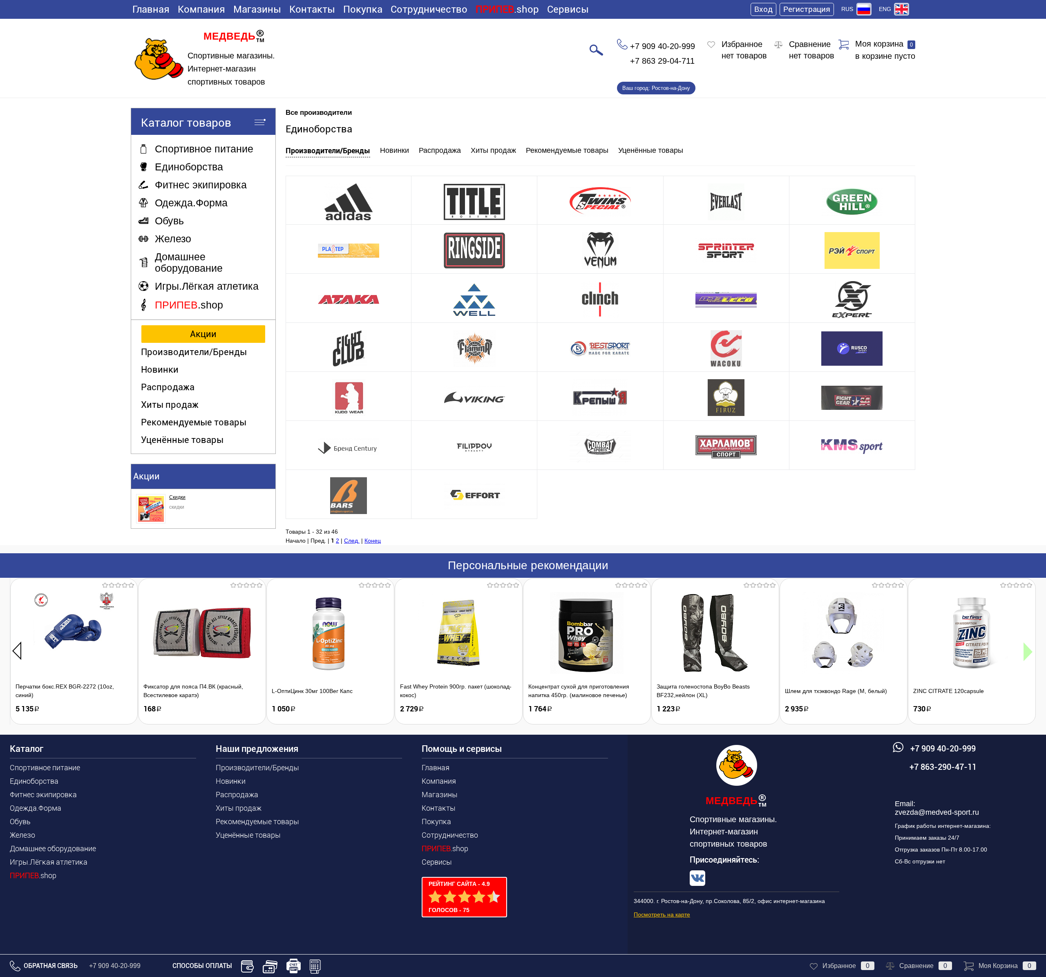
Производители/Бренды (194, 352)
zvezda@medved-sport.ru (937, 812)
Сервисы (568, 9)
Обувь (20, 821)
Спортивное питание (45, 767)
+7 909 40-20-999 (115, 965)
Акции (203, 334)
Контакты (312, 9)
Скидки (177, 497)
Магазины (257, 9)
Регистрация (806, 9)
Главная (151, 9)
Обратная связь (50, 966)
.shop (507, 9)
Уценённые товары (182, 440)
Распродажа (167, 387)
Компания (201, 9)
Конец (372, 540)
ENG (885, 9)
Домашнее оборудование (53, 848)
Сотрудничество (429, 9)
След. (352, 540)
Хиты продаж (170, 405)
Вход (763, 9)
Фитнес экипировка (43, 794)
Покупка (362, 9)
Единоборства (34, 781)
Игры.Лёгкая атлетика (48, 862)
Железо (22, 835)
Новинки (160, 369)
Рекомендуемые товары (193, 422)
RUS (847, 9)
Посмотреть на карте (662, 914)
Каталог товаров (186, 123)
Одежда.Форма (35, 808)
